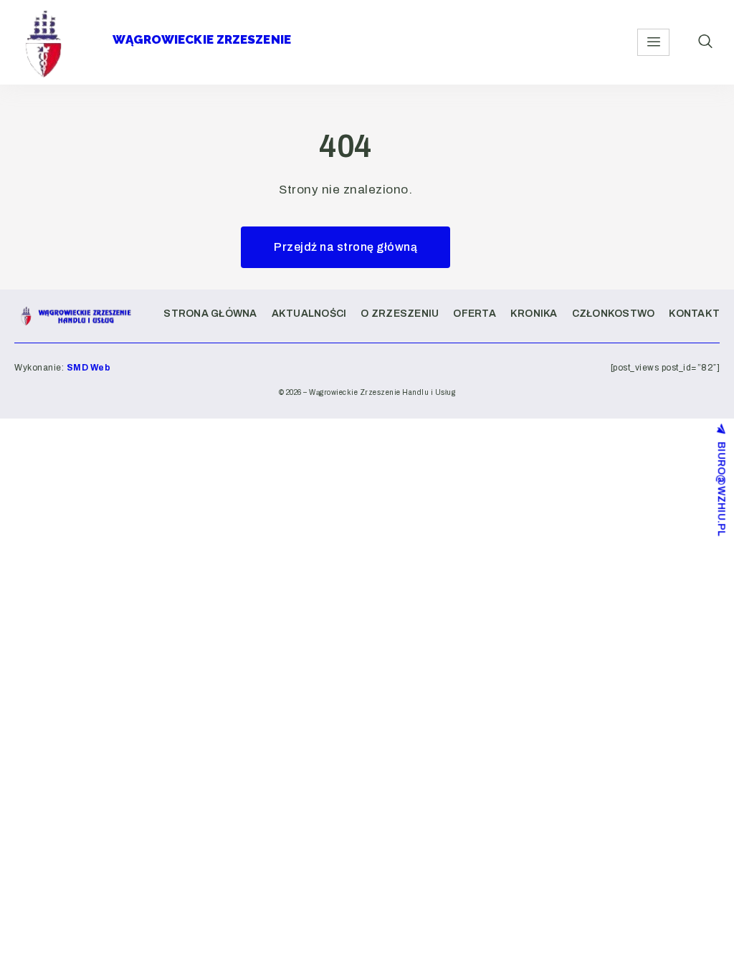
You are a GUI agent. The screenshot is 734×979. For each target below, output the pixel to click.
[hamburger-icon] (653, 42)
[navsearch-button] (705, 42)
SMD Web (89, 368)
